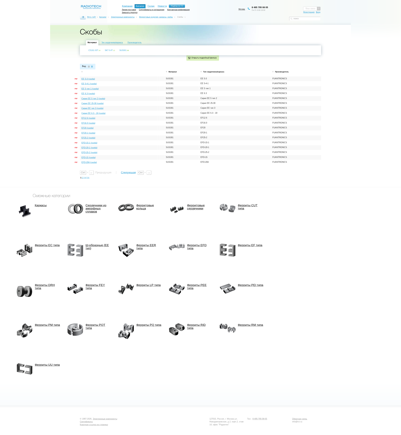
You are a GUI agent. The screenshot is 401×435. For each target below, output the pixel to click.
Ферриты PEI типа (250, 285)
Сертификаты (86, 421)
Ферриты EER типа (146, 247)
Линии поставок (129, 10)
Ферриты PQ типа (148, 325)
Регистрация (309, 12)
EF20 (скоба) (87, 128)
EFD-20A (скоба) (89, 162)
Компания (127, 6)
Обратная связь (299, 419)
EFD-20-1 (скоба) (89, 147)
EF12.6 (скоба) (88, 118)
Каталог (102, 17)
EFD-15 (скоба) (88, 157)
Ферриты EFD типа (197, 247)
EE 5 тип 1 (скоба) (90, 89)
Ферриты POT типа (95, 326)
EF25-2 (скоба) (88, 138)
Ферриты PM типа (47, 325)
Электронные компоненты (123, 17)
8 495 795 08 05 (260, 7)
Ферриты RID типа (196, 326)
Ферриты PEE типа (197, 287)
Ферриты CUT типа (248, 207)
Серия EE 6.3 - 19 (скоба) (93, 113)
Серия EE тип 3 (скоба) (92, 108)
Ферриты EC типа (47, 245)
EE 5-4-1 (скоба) (89, 84)
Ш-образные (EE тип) (97, 247)
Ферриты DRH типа (45, 287)
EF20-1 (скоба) (88, 133)
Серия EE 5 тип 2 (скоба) (93, 98)
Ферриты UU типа (47, 364)
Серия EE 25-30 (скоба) (92, 103)
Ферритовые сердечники (196, 207)
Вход (318, 12)
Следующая (128, 172)
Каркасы (41, 205)
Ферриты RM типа (250, 325)
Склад (151, 6)
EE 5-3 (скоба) (88, 79)
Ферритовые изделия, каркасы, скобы (156, 17)
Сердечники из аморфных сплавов (96, 208)
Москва (242, 9)
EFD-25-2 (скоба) (89, 152)
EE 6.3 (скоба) (88, 93)
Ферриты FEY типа (95, 287)
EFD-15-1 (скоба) (89, 143)
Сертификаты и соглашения (151, 10)
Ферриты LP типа (148, 285)
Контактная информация (178, 10)
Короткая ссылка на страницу (94, 424)
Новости (162, 6)
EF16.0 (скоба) (88, 123)
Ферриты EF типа (250, 245)
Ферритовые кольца (145, 207)
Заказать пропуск (129, 12)
